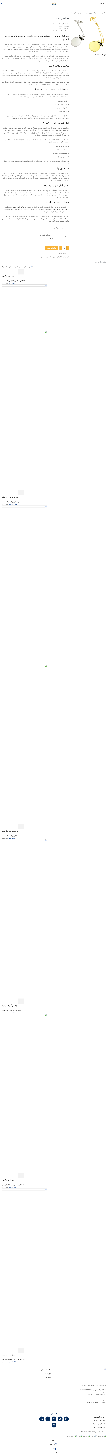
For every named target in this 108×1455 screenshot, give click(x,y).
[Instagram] (66, 1419)
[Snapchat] (54, 1419)
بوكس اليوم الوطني (18, 207)
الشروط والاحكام (99, 1420)
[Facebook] (47, 1419)
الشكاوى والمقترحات (98, 1424)
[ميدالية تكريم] (24, 1093)
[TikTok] (60, 1419)
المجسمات (5, 281)
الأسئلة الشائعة (46, 1374)
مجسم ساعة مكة (10, 497)
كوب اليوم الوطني (57, 209)
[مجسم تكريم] (17, 267)
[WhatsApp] (54, 1425)
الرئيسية (103, 13)
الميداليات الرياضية (76, 13)
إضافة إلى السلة (51, 248)
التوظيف (48, 1377)
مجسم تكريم (8, 276)
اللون (66, 236)
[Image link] (98, 1376)
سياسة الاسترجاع (99, 1427)
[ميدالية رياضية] (24, 1268)
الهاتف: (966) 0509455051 (94, 1402)
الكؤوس (11, 281)
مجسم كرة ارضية (10, 1005)
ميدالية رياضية (8, 1354)
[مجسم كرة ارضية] (24, 919)
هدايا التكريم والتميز (92, 13)
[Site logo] (54, 3)
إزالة (51, 238)
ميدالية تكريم (8, 1180)
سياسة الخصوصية (99, 1417)
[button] (21, 271)
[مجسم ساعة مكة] (24, 308)
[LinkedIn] (41, 1419)
